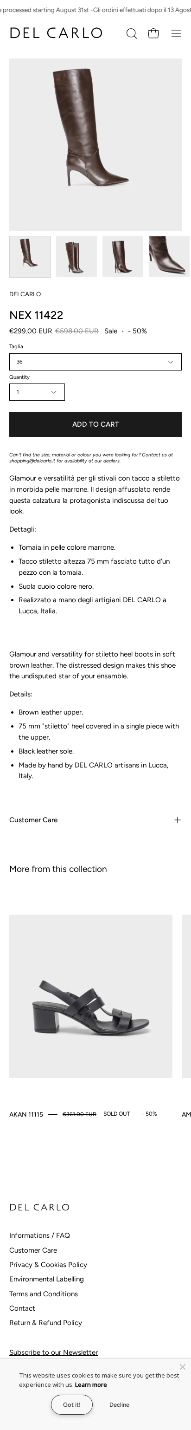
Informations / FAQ (39, 1235)
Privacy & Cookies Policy (48, 1265)
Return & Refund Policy (45, 1323)
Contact (22, 1308)
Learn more (91, 1384)
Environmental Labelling (46, 1279)
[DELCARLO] (55, 33)
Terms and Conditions (43, 1294)
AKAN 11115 (26, 1114)
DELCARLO (25, 294)
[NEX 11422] (30, 257)
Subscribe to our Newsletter (53, 1352)
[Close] (182, 1367)
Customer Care (33, 820)
